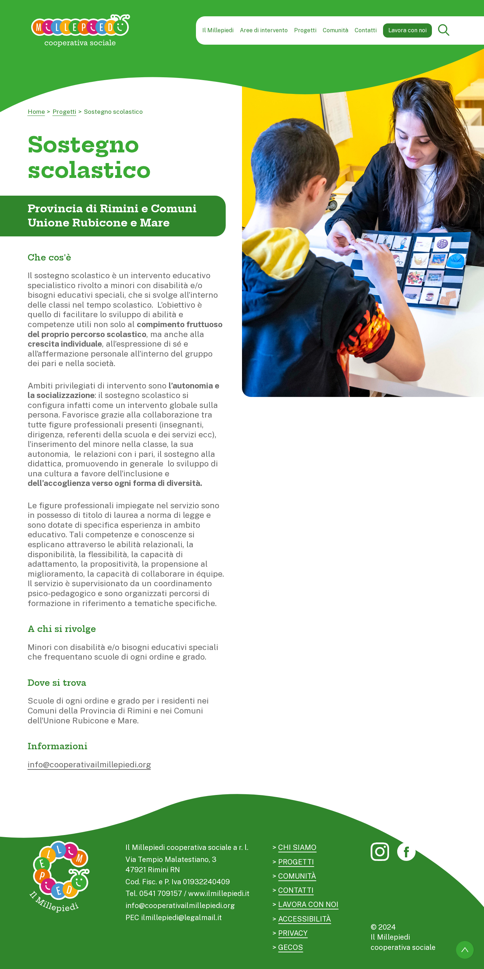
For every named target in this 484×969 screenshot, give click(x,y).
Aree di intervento (264, 30)
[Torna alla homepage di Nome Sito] (81, 30)
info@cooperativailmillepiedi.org (89, 764)
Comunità (335, 30)
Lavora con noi (407, 30)
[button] (444, 30)
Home (36, 111)
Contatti (366, 30)
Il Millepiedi (217, 30)
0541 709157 (160, 893)
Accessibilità (304, 919)
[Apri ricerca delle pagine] (444, 30)
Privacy (293, 933)
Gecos (290, 947)
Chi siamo (297, 847)
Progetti (305, 30)
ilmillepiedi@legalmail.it (181, 917)
